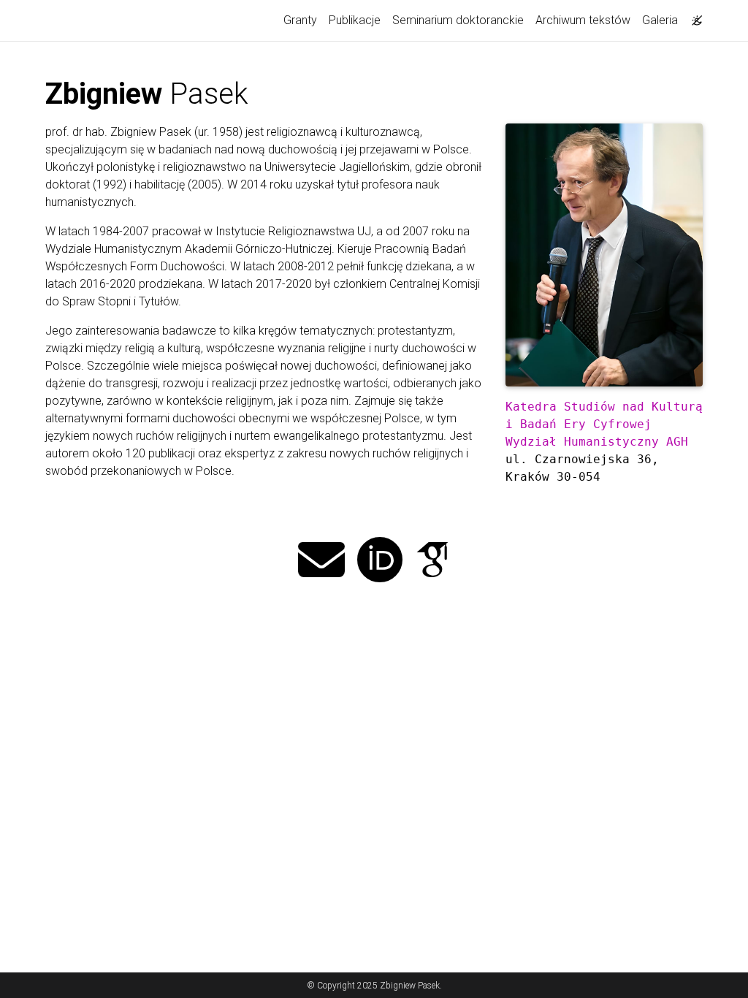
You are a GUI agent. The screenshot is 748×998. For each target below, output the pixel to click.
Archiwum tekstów (582, 20)
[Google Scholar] (432, 561)
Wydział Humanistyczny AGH (596, 442)
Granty (300, 20)
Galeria (660, 20)
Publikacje (355, 20)
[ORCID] (379, 561)
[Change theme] (693, 16)
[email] (321, 561)
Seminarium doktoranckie (458, 20)
